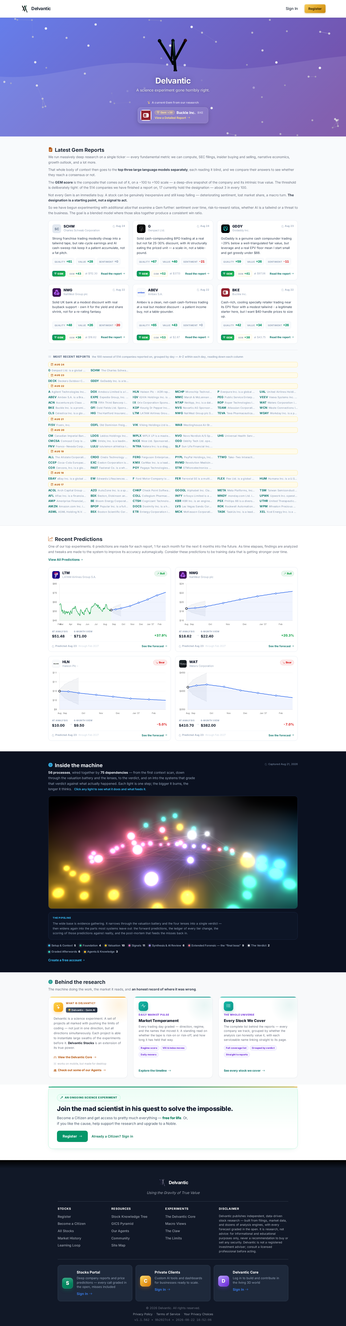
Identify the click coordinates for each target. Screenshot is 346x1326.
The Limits (173, 1238)
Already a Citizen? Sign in (112, 1136)
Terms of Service (168, 1314)
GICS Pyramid (122, 1224)
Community (120, 1238)
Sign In (292, 8)
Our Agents (120, 1231)
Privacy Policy (143, 1314)
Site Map (118, 1245)
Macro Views (175, 1224)
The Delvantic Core (180, 1216)
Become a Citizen (71, 1224)
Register (315, 9)
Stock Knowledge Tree (129, 1216)
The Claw (172, 1231)
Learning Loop (69, 1245)
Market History (69, 1238)
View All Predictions (64, 559)
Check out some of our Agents (79, 1070)
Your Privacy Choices (198, 1314)
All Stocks (66, 1231)
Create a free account (65, 960)
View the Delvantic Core (75, 1057)
